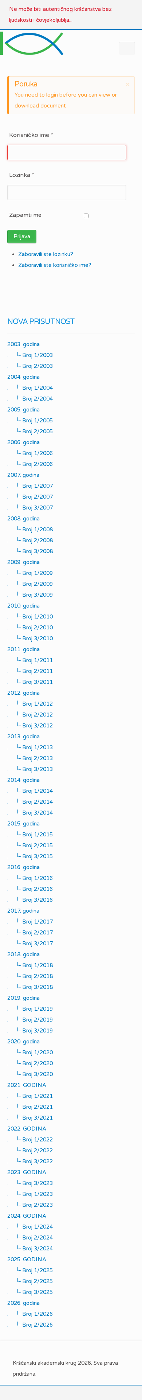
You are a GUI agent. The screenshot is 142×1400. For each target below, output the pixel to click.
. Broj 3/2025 (30, 1291)
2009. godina (23, 562)
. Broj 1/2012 (30, 703)
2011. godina (23, 649)
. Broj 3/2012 (30, 725)
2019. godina (23, 998)
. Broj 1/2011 (30, 660)
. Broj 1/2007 (30, 485)
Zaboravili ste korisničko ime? (54, 265)
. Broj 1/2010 (30, 616)
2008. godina (23, 518)
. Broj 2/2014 (30, 801)
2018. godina (23, 954)
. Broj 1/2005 (30, 420)
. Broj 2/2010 (30, 627)
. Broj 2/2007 (30, 496)
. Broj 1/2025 (30, 1270)
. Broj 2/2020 (30, 1063)
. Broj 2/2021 (30, 1106)
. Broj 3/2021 (30, 1117)
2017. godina (23, 911)
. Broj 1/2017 (30, 921)
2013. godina (23, 736)
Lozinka (21, 175)
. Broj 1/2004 (30, 387)
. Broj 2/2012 (30, 714)
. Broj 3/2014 (30, 812)
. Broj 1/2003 (30, 354)
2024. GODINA (26, 1216)
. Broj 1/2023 (30, 1193)
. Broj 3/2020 (30, 1074)
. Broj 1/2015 (30, 834)
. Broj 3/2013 (30, 768)
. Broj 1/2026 (30, 1313)
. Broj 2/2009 (30, 583)
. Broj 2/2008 (30, 540)
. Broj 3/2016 (30, 899)
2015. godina (23, 823)
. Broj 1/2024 (30, 1226)
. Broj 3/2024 (30, 1248)
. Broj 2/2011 (30, 670)
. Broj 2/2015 (30, 845)
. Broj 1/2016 (30, 877)
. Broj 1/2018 (30, 965)
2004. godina (23, 377)
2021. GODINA (26, 1085)
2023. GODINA (26, 1172)
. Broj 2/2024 (30, 1237)
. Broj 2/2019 (30, 1019)
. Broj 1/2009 (30, 572)
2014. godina (23, 780)
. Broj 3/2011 (30, 681)
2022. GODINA (26, 1128)
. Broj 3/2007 (30, 507)
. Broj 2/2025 (30, 1281)
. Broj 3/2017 (30, 943)
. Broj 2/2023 (30, 1204)
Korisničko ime (31, 135)
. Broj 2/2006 (30, 463)
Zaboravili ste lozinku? (45, 254)
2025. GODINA (26, 1259)
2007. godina (23, 475)
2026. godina (23, 1303)
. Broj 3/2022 (30, 1161)
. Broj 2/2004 (30, 398)
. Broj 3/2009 (30, 594)
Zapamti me (25, 215)
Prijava (21, 236)
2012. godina (23, 693)
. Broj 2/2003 (30, 365)
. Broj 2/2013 (30, 758)
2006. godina (23, 442)
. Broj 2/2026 (30, 1324)
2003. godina (23, 344)
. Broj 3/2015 (30, 856)
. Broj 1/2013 (30, 747)
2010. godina (23, 605)
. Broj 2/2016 (30, 888)
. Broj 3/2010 (30, 638)
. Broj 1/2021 (30, 1095)
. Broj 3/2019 (30, 1030)
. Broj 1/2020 (30, 1052)
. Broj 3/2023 (30, 1182)
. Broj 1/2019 (30, 1008)
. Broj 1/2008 (30, 529)
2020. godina (23, 1041)
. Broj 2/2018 (30, 975)
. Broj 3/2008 (30, 551)
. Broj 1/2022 (30, 1139)
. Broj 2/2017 (30, 932)
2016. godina (23, 867)
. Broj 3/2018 (30, 986)
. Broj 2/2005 (30, 431)
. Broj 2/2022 (30, 1150)
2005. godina (23, 409)
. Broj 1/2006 (30, 452)
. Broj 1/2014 (30, 790)
